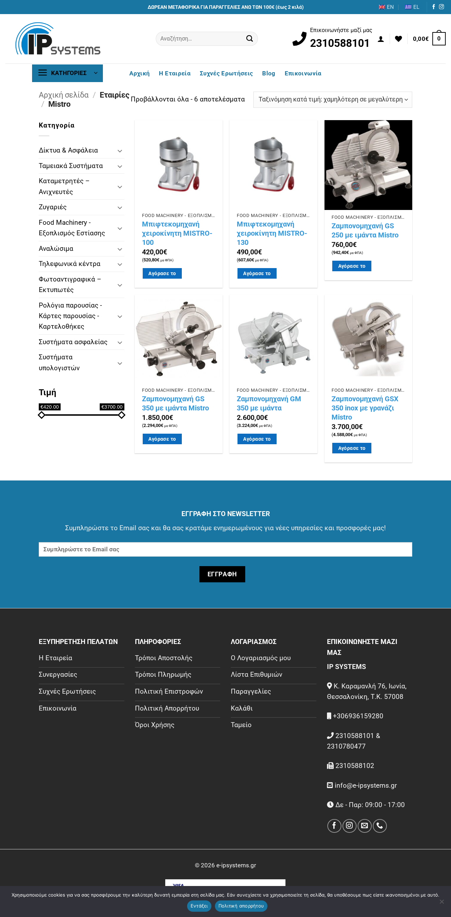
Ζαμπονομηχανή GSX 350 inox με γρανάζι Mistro (365, 408)
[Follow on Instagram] (441, 7)
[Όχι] (441, 903)
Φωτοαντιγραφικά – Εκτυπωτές (70, 284)
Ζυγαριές (53, 207)
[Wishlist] (398, 39)
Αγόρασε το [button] (162, 273)
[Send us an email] (364, 826)
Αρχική (139, 73)
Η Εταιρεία (174, 73)
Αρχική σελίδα (63, 95)
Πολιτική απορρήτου (241, 906)
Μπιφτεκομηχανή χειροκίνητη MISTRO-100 (177, 233)
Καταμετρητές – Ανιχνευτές (64, 186)
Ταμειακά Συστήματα (71, 166)
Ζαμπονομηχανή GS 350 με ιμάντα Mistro (175, 403)
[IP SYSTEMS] (58, 38)
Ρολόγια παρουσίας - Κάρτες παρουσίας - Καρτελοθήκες (70, 316)
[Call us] (380, 826)
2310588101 (340, 43)
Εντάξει (199, 906)
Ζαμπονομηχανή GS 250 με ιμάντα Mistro (365, 230)
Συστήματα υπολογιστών (59, 362)
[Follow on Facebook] (433, 7)
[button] (380, 39)
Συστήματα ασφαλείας (73, 342)
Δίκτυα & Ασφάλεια (68, 150)
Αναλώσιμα (56, 248)
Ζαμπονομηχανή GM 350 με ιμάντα (269, 403)
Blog (268, 73)
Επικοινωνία (303, 73)
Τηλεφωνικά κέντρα (69, 264)
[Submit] (250, 39)
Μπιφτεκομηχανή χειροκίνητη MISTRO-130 (272, 233)
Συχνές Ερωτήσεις (226, 73)
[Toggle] (120, 150)
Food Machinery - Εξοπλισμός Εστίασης (72, 227)
